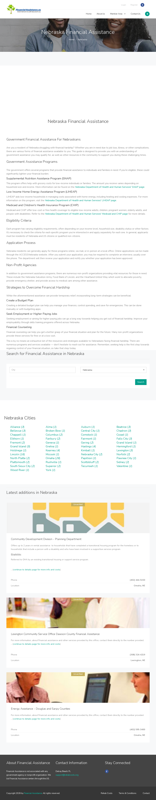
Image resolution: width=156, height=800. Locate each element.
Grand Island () (126, 442)
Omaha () (53, 458)
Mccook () (52, 454)
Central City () (90, 431)
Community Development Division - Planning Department (46, 539)
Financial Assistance (33, 793)
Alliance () (17, 427)
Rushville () (53, 462)
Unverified (78, 504)
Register (134, 5)
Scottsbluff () (90, 462)
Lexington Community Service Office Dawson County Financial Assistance (55, 634)
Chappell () (18, 435)
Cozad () (122, 435)
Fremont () (17, 442)
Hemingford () (126, 446)
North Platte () (20, 458)
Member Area (116, 13)
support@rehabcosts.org (67, 775)
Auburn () (88, 427)
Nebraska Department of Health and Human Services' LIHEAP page (80, 200)
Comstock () (89, 435)
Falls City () (124, 438)
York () (50, 470)
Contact (146, 793)
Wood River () (19, 470)
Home (88, 13)
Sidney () (123, 462)
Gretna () (52, 446)
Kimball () (88, 450)
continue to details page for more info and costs (36, 569)
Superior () (53, 466)
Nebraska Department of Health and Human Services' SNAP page (109, 187)
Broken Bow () (55, 431)
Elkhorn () (17, 438)
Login (123, 5)
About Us (101, 13)
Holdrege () (18, 450)
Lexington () (125, 450)
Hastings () (88, 446)
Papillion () (88, 458)
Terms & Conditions (127, 793)
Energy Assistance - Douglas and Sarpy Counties (40, 709)
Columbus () (54, 435)
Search (140, 382)
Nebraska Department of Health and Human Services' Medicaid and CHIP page (86, 213)
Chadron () (124, 431)
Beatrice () (124, 427)
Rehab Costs (106, 793)
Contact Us (135, 13)
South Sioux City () (22, 466)
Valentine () (124, 466)
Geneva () (52, 442)
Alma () (51, 427)
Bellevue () (18, 431)
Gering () (87, 442)
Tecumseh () (89, 466)
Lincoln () (17, 454)
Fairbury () (53, 438)
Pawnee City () (126, 458)
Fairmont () (88, 438)
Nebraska (82, 39)
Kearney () (53, 450)
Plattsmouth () (20, 462)
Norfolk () (123, 454)
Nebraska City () (91, 454)
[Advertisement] (78, 87)
